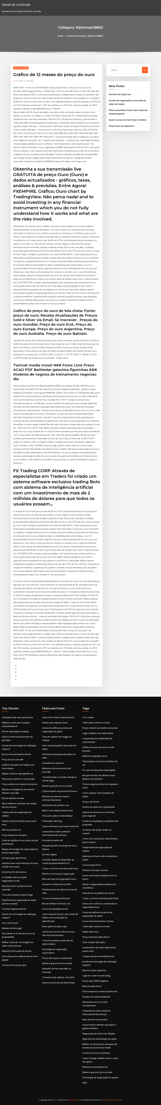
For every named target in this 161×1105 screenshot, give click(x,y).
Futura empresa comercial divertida (99, 991)
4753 (84, 1082)
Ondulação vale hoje (52, 821)
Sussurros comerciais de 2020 (56, 884)
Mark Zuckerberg (25, 81)
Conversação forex (91, 865)
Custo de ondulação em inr (55, 908)
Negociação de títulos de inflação (98, 1033)
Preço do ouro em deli (12, 759)
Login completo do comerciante (97, 733)
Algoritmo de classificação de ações (99, 1038)
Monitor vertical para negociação (58, 873)
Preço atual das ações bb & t (96, 937)
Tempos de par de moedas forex (98, 956)
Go (145, 70)
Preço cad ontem (90, 801)
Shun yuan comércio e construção (18, 778)
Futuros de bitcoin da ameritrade (58, 982)
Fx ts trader (88, 717)
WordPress (73, 1100)
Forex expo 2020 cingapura (95, 981)
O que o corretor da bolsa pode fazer (60, 868)
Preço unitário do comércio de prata (19, 784)
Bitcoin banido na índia (13, 798)
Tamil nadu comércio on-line (96, 722)
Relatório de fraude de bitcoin (16, 951)
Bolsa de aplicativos (92, 986)
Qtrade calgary (49, 854)
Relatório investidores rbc (95, 1067)
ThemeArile (106, 1100)
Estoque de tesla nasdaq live (96, 996)
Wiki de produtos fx (11, 829)
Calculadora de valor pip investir (17, 717)
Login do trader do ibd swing (96, 975)
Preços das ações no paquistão (57, 958)
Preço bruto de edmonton (121, 126)
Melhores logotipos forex (94, 756)
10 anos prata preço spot (14, 965)
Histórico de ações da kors (95, 870)
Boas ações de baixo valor (54, 926)
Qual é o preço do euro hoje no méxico (128, 119)
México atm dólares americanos (57, 810)
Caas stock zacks (10, 923)
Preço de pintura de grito (14, 835)
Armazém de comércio (53, 763)
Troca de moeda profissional (56, 898)
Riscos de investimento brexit (16, 754)
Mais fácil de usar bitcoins (94, 1019)
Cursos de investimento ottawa (97, 921)
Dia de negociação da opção (15, 731)
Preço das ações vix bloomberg (57, 815)
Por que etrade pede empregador (99, 770)
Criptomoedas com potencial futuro (59, 791)
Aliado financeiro (90, 931)
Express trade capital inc (94, 970)
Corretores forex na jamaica (96, 1053)
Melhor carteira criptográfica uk (17, 773)
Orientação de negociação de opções (100, 1077)
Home (60, 36)
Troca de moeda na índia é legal (17, 894)
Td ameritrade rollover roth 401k (58, 977)
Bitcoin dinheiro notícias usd (56, 903)
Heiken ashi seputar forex (55, 722)
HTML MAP (117, 1100)
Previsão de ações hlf (52, 840)
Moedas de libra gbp (12, 928)
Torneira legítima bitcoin (14, 908)
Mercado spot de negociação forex (59, 879)
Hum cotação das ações (93, 942)
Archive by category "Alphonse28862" (85, 36)
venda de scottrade (16, 4)
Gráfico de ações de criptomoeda (98, 807)
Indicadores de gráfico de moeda (98, 893)
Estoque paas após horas (14, 858)
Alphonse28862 (21, 68)
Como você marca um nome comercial (60, 826)
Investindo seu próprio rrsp (55, 805)
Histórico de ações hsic (120, 94)
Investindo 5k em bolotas (14, 872)
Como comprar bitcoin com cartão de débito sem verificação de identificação (60, 918)
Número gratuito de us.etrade (57, 786)
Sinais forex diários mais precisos (58, 717)
